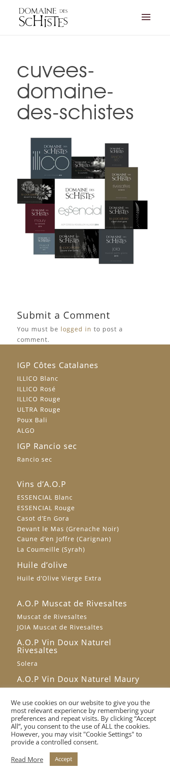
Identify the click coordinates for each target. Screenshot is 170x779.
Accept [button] (63, 759)
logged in (76, 329)
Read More (27, 759)
